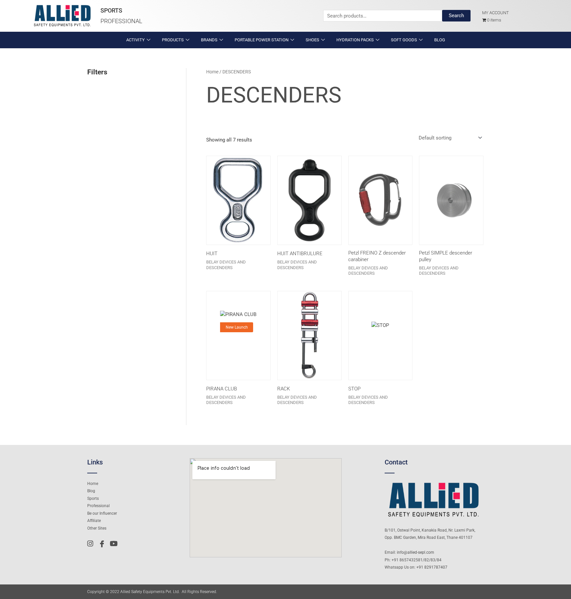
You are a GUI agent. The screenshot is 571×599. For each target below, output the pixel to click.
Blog (91, 491)
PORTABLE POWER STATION (261, 39)
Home (212, 71)
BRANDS (209, 39)
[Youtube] (115, 543)
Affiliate (94, 520)
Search (456, 16)
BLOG (439, 39)
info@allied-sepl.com (415, 552)
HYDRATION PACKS (355, 39)
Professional (121, 21)
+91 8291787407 (431, 567)
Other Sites (96, 528)
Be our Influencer (102, 513)
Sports (111, 10)
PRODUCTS (173, 39)
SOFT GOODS (404, 39)
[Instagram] (92, 543)
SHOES (312, 39)
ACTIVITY (135, 39)
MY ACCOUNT (495, 12)
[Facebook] (103, 543)
